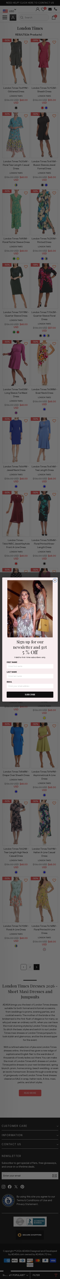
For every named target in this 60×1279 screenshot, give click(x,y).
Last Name (12, 672)
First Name (12, 662)
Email (9, 682)
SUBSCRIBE (30, 694)
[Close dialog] (55, 580)
